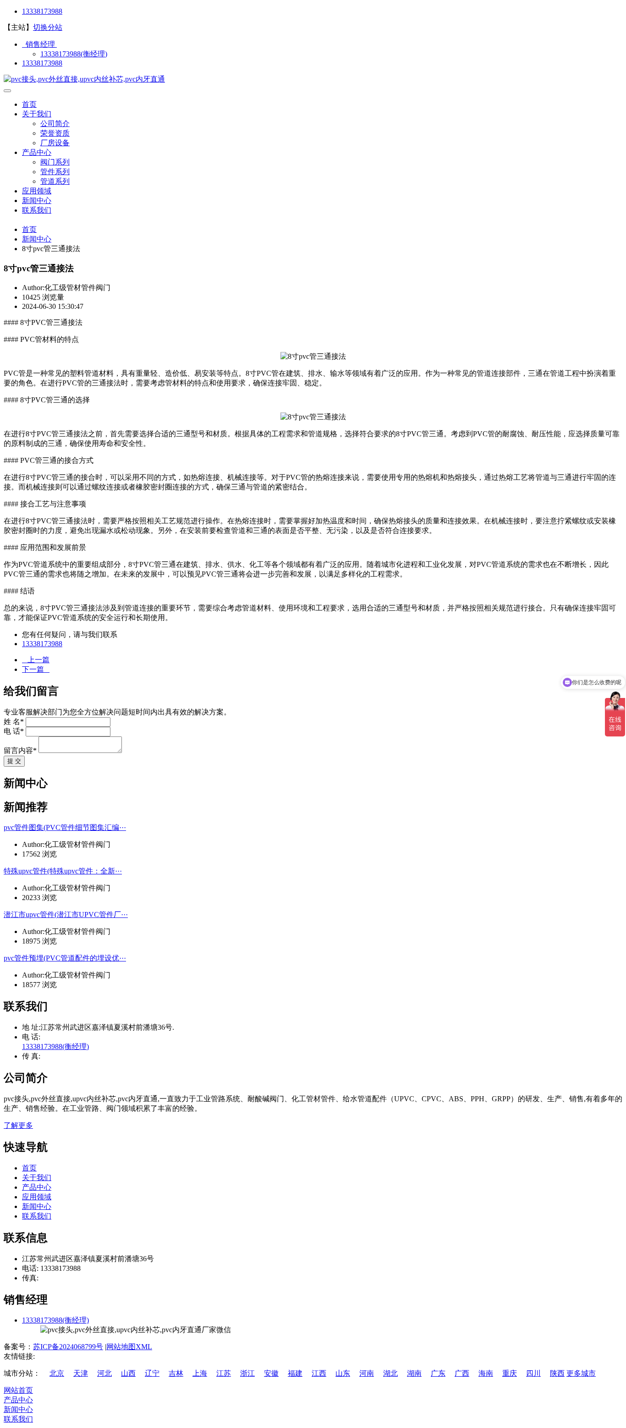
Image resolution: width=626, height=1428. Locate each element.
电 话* (14, 731)
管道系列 (55, 181)
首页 (29, 104)
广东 (438, 1373)
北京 (56, 1373)
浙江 (247, 1373)
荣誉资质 (55, 133)
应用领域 (36, 191)
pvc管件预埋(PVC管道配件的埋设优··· (65, 958)
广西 (462, 1373)
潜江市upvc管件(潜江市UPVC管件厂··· (66, 914)
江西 (319, 1373)
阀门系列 (55, 162)
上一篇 (35, 660)
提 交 (14, 761)
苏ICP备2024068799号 (68, 1347)
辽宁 (152, 1373)
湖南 (414, 1373)
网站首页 (18, 1390)
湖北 (390, 1373)
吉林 (176, 1373)
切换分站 (47, 27)
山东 (342, 1373)
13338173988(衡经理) (73, 54)
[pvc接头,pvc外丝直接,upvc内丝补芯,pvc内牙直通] (84, 79)
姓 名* (14, 721)
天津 (80, 1373)
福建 (295, 1373)
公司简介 (55, 123)
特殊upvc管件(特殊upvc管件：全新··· (63, 871)
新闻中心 (36, 200)
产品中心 (36, 152)
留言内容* (20, 750)
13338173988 (42, 11)
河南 (366, 1373)
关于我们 (36, 114)
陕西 (557, 1373)
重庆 (509, 1373)
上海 (199, 1373)
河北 (104, 1373)
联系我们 (36, 210)
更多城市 (581, 1373)
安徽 (271, 1373)
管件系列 (55, 172)
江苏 (223, 1373)
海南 (485, 1373)
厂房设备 (55, 143)
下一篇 (35, 669)
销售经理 (39, 44)
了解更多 (18, 1125)
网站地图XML (129, 1347)
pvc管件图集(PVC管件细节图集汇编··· (65, 827)
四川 (533, 1373)
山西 (128, 1373)
